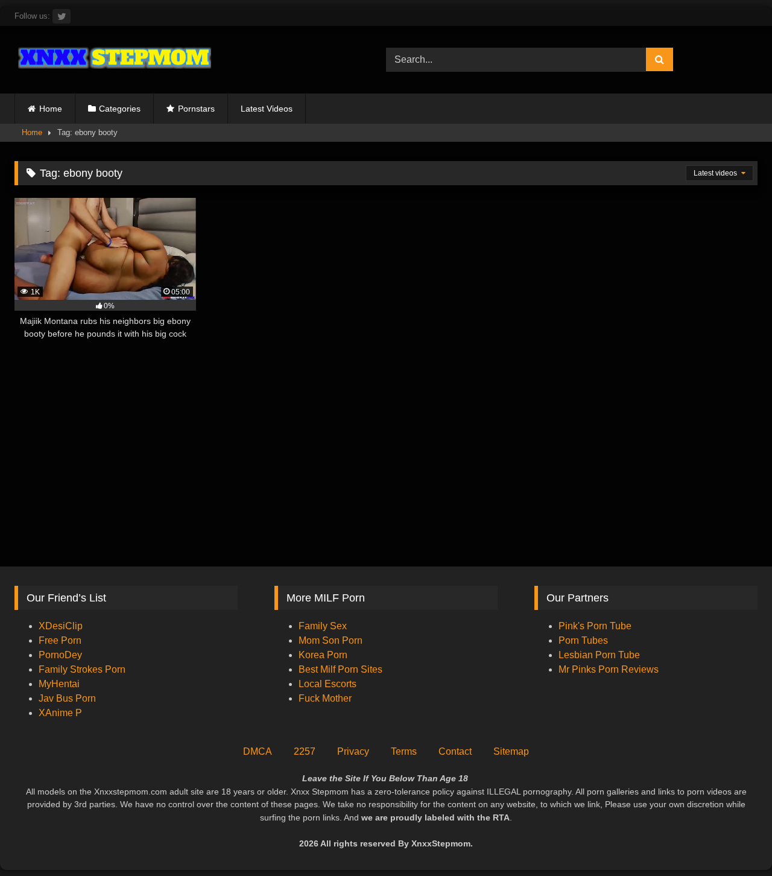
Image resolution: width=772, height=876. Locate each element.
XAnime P (60, 713)
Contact (455, 751)
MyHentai (59, 684)
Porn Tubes (583, 640)
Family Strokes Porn (82, 669)
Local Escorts (327, 684)
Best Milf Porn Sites (340, 669)
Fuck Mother (325, 698)
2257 (304, 751)
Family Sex (323, 626)
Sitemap (511, 751)
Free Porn (60, 640)
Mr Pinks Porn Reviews (609, 669)
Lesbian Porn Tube (599, 655)
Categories (120, 108)
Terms (404, 751)
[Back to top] (734, 840)
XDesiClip (61, 626)
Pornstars (196, 108)
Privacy (353, 751)
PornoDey (60, 655)
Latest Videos (267, 108)
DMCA (257, 751)
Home (50, 108)
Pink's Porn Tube (594, 626)
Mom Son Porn (330, 640)
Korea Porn (323, 655)
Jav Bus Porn (67, 698)
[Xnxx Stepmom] (112, 59)
